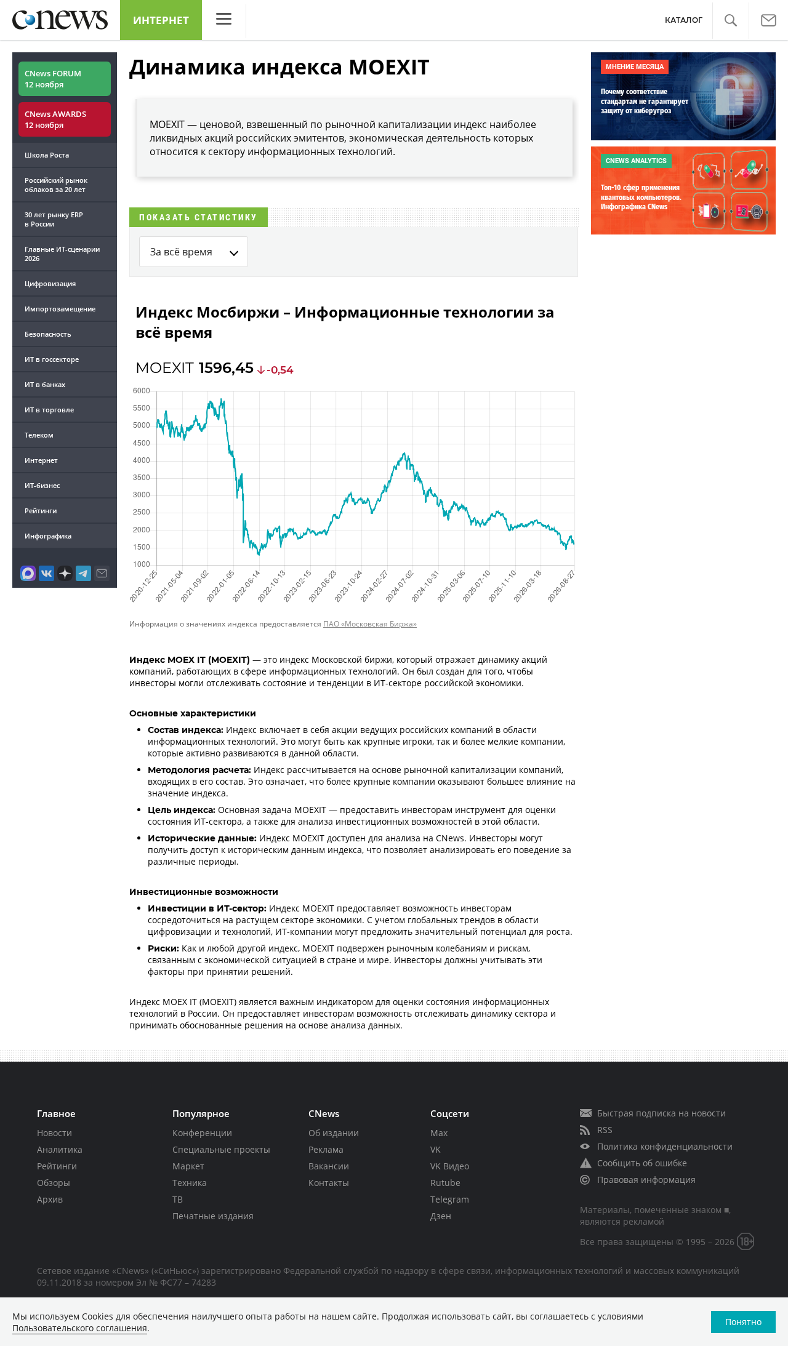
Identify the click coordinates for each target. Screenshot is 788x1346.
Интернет (161, 20)
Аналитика (59, 1149)
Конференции (202, 1133)
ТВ (177, 1199)
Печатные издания (213, 1216)
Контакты (328, 1182)
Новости (54, 1133)
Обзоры (53, 1182)
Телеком (39, 434)
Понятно (743, 1322)
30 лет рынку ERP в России (54, 219)
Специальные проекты (221, 1149)
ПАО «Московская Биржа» (370, 624)
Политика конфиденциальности (665, 1146)
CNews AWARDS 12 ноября (55, 119)
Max (439, 1133)
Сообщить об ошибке (642, 1163)
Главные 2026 (62, 253)
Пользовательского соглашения (79, 1328)
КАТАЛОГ (683, 20)
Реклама (326, 1149)
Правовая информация (646, 1179)
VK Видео (449, 1166)
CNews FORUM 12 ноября (53, 79)
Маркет (188, 1166)
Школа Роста (47, 154)
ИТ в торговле (49, 409)
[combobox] (193, 251)
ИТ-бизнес (42, 485)
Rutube (445, 1182)
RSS (605, 1130)
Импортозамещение (60, 308)
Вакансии (328, 1166)
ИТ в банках (45, 384)
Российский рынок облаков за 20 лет (56, 184)
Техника (189, 1182)
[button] (730, 20)
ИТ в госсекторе (52, 359)
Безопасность (48, 334)
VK (435, 1149)
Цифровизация (50, 283)
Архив (50, 1199)
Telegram (449, 1199)
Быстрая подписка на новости (661, 1113)
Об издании (333, 1133)
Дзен (440, 1216)
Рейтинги (41, 510)
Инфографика (48, 535)
